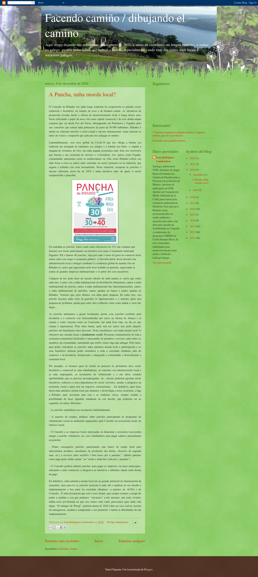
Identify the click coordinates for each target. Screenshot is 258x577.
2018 (193, 197)
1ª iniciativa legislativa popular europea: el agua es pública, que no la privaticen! (179, 133)
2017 (193, 203)
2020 (193, 169)
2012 (193, 232)
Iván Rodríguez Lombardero (165, 159)
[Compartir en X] (58, 527)
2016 (193, 209)
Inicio (99, 540)
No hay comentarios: (118, 522)
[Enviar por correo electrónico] (51, 527)
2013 (193, 226)
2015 (193, 214)
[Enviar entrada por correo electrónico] (134, 522)
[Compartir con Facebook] (61, 527)
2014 (193, 220)
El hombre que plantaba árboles (169, 140)
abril (196, 190)
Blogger (148, 569)
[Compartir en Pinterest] (65, 527)
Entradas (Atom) (68, 549)
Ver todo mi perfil (162, 262)
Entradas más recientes (62, 540)
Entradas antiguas (132, 540)
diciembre (198, 174)
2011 (193, 238)
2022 (193, 158)
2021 (193, 164)
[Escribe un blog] (54, 527)
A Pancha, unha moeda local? (82, 94)
